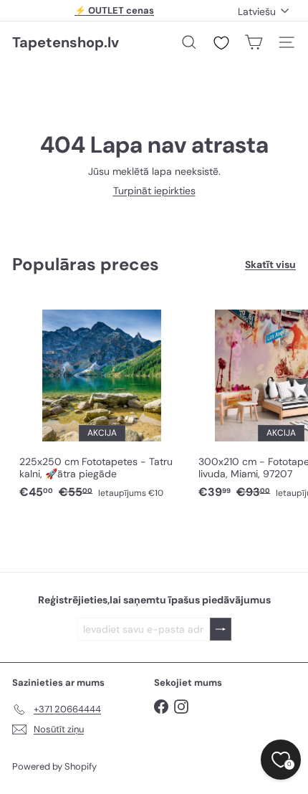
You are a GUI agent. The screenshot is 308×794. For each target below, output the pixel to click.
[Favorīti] (221, 43)
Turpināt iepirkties (154, 190)
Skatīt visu (270, 265)
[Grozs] (253, 42)
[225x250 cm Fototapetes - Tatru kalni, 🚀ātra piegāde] (101, 400)
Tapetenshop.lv (65, 42)
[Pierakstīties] (220, 629)
